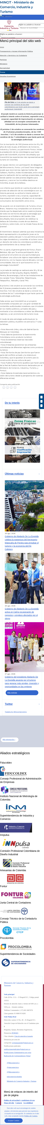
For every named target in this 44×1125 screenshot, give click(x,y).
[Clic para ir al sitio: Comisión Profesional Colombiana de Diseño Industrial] (16, 867)
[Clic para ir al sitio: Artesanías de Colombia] (16, 883)
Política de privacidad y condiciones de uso (19, 1100)
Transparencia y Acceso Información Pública (16, 51)
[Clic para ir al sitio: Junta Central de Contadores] (14, 916)
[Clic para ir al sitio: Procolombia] (16, 951)
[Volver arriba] (39, 1075)
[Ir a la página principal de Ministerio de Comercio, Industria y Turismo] (9, 25)
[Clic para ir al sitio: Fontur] (16, 900)
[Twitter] (7, 387)
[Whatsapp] (15, 387)
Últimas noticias (14, 473)
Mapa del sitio (9, 1103)
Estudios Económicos (8, 76)
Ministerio (3, 64)
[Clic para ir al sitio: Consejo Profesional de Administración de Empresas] (14, 793)
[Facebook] (3, 387)
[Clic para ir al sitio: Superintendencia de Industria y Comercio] (16, 832)
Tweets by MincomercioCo (16, 712)
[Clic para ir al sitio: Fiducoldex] (13, 776)
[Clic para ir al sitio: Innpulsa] (16, 848)
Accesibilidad (28, 1103)
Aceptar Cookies (13, 1120)
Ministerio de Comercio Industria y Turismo (21, 1081)
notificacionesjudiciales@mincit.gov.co (17, 1049)
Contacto (18, 1103)
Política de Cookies (30, 1116)
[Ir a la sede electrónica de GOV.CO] (6, 16)
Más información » (9, 740)
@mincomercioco (13, 1067)
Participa (3, 60)
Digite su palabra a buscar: (30, 25)
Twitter (9, 703)
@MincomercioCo (13, 1063)
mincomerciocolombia (14, 1077)
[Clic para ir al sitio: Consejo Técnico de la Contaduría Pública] (16, 935)
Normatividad (5, 68)
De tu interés (12, 402)
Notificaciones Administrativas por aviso (17, 1052)
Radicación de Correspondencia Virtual (17, 1056)
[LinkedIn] (11, 387)
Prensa (2, 72)
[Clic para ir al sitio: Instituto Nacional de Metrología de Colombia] (16, 813)
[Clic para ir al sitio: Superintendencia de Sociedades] (16, 967)
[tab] (22, 402)
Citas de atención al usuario (23, 1036)
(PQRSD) (15, 1033)
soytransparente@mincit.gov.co (22, 1043)
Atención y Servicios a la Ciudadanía (13, 55)
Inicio (2, 47)
